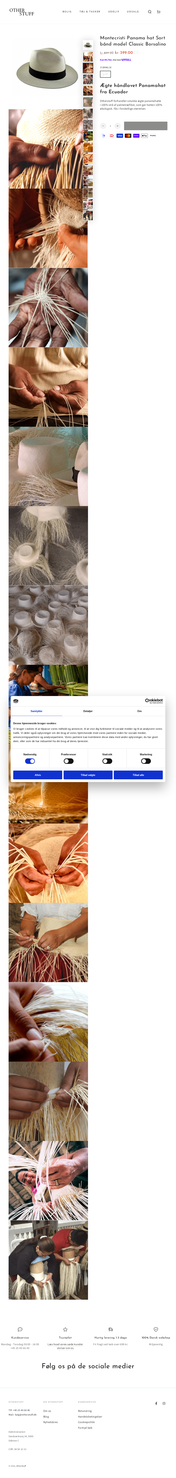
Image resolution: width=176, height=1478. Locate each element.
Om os (47, 1411)
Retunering (85, 1411)
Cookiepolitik (86, 1422)
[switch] (69, 761)
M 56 (105, 74)
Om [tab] (139, 711)
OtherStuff (21, 1466)
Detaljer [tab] (88, 711)
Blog (46, 1416)
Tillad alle (138, 774)
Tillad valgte (88, 774)
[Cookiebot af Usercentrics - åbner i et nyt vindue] (148, 701)
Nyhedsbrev (50, 1422)
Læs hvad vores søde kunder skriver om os (65, 1346)
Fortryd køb (85, 1428)
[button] (149, 12)
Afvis (38, 774)
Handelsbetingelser (90, 1416)
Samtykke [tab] (36, 711)
